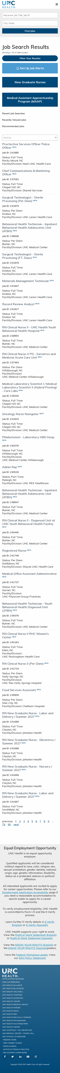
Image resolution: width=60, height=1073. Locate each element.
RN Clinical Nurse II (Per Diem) (23, 663)
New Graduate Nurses (30, 82)
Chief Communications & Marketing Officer (26, 172)
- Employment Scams (12, 1043)
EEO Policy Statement (32, 958)
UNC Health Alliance (12, 985)
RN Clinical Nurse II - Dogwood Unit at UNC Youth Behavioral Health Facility (28, 522)
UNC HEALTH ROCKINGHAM (14, 1020)
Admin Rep (9, 467)
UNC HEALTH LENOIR (11, 1001)
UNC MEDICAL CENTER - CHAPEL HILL (18, 1033)
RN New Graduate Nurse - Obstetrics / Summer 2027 (28, 741)
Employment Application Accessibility (25, 892)
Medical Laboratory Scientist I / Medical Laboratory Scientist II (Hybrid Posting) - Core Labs (29, 387)
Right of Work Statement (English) (36, 935)
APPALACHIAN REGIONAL (13, 979)
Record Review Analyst (18, 304)
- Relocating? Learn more (14, 1052)
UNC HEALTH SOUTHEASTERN (15, 1024)
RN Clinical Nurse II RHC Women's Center (25, 635)
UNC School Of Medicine (13, 1036)
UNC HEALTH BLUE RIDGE (13, 988)
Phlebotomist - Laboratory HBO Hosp (28, 437)
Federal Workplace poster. (32, 954)
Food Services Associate (19, 690)
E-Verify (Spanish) (37, 925)
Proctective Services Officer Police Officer (26, 145)
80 (9, 824)
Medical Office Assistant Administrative (29, 573)
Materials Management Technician (25, 281)
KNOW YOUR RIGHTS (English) (34, 945)
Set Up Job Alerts (31, 68)
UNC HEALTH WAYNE (11, 1027)
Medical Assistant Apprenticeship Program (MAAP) (30, 99)
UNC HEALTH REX (9, 1014)
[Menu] (57, 4)
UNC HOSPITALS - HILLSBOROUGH (17, 1030)
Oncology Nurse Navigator (20, 414)
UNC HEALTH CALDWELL (12, 992)
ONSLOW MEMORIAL (11, 982)
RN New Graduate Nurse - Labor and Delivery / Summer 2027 (27, 714)
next (16, 824)
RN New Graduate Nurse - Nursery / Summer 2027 (27, 768)
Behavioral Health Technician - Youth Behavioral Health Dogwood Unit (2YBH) (27, 607)
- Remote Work (9, 1040)
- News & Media (9, 1046)
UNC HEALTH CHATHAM (12, 995)
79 (3, 824)
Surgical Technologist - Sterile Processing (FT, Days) (22, 256)
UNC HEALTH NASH (10, 1011)
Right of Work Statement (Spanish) (31, 938)
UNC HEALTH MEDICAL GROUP (15, 1004)
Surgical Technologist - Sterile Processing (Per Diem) (22, 199)
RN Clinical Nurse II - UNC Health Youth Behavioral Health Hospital (29, 329)
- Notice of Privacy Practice (15, 1049)
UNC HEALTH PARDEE (11, 1008)
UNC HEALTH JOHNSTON (12, 998)
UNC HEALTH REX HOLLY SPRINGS (16, 1017)
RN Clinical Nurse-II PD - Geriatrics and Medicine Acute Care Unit (29, 355)
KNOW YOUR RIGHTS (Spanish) (27, 948)
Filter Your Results (30, 58)
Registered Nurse (14, 550)
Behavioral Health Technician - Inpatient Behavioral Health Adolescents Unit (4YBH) (29, 227)
